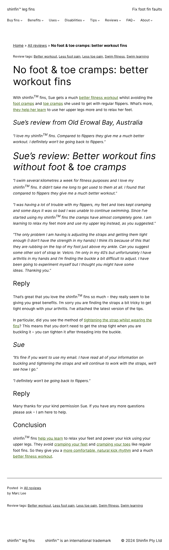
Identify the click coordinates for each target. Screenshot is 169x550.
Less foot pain (70, 56)
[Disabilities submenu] (84, 20)
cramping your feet (71, 444)
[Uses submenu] (58, 20)
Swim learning (138, 56)
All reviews (37, 45)
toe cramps (53, 103)
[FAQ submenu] (134, 20)
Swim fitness (115, 56)
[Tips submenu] (99, 20)
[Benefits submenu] (43, 20)
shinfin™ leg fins (21, 9)
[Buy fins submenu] (21, 20)
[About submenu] (151, 20)
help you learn (50, 438)
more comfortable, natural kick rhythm (97, 450)
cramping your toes (113, 444)
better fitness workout (98, 97)
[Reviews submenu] (120, 20)
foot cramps (23, 103)
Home (18, 45)
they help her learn (29, 109)
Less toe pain (92, 56)
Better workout (45, 56)
